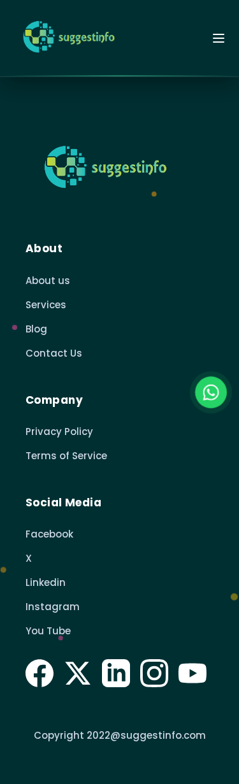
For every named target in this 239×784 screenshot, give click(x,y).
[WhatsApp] (211, 392)
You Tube (48, 631)
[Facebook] (39, 673)
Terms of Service (66, 455)
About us (47, 280)
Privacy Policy (59, 431)
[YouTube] (192, 673)
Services (45, 304)
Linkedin (45, 582)
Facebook (49, 534)
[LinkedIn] (116, 673)
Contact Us (53, 353)
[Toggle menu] (218, 38)
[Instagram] (154, 673)
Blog (36, 329)
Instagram (52, 606)
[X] (78, 673)
